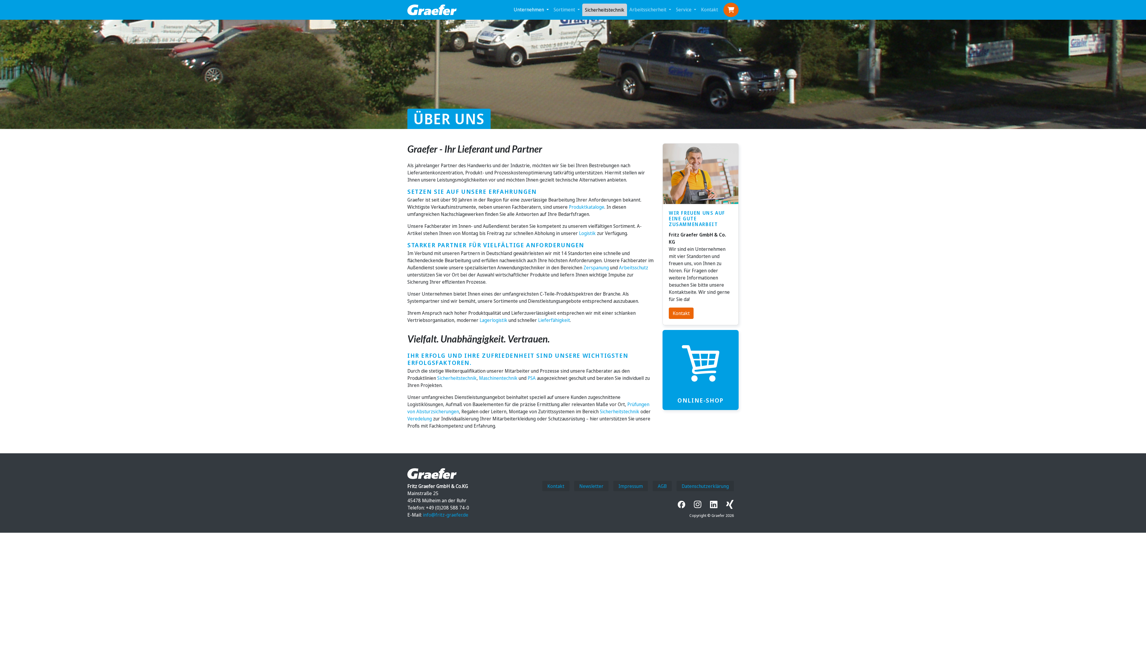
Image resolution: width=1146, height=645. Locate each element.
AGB (662, 486)
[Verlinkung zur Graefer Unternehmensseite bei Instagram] (697, 504)
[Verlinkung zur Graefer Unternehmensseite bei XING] (728, 504)
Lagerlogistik (493, 320)
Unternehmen (529, 9)
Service (684, 9)
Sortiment (565, 9)
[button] (731, 10)
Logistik (587, 233)
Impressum (630, 486)
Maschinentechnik (498, 378)
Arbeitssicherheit (648, 9)
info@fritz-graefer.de (445, 515)
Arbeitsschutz (633, 267)
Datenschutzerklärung (705, 486)
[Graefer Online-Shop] (701, 363)
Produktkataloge (586, 207)
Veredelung (419, 418)
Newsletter (591, 486)
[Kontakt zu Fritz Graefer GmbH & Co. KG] (700, 174)
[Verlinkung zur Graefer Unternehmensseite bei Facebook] (681, 504)
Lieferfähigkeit (554, 320)
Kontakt (709, 9)
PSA (532, 378)
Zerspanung (596, 267)
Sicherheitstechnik (604, 10)
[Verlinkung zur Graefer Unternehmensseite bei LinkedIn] (713, 504)
